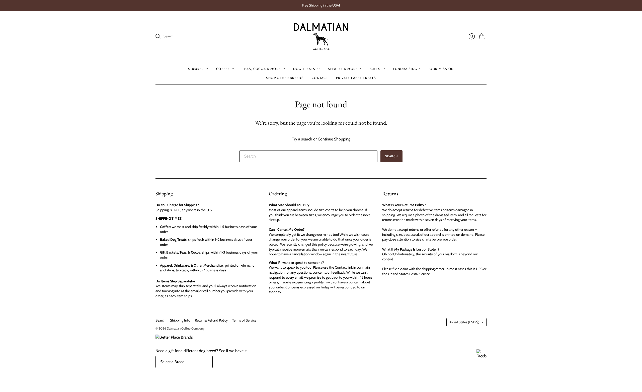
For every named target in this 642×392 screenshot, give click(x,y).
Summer (196, 69)
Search (160, 320)
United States (464, 322)
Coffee (223, 69)
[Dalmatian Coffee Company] (321, 36)
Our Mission (442, 69)
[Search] (157, 36)
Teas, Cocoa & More (261, 69)
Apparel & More (343, 69)
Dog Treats (304, 69)
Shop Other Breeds (285, 78)
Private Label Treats (356, 78)
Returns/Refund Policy (211, 320)
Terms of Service (244, 320)
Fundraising (405, 69)
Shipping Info (180, 320)
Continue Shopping (334, 139)
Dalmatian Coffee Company (186, 328)
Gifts (375, 69)
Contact (320, 78)
